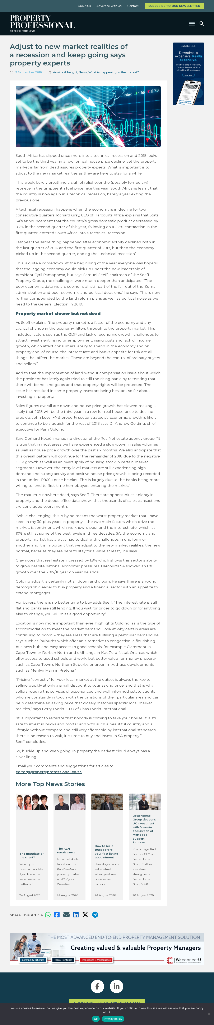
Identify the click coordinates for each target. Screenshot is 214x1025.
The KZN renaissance (66, 850)
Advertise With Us (109, 6)
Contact (133, 6)
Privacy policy (113, 1018)
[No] (209, 1014)
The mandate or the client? (31, 855)
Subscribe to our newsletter (174, 6)
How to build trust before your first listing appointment (106, 851)
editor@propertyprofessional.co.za (49, 772)
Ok (96, 1018)
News (83, 72)
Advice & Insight (65, 72)
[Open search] (202, 24)
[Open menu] (192, 23)
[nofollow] (188, 74)
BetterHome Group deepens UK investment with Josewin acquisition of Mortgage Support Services (144, 829)
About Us (84, 6)
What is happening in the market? (113, 72)
